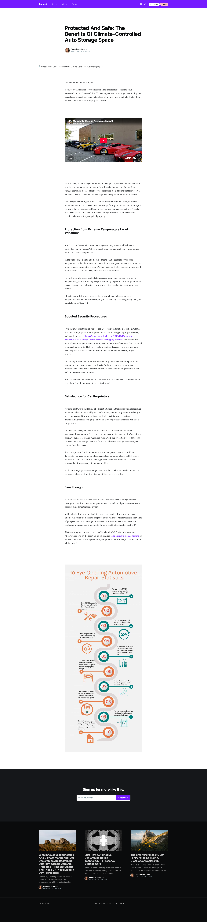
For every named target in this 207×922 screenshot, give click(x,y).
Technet (43, 4)
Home (54, 4)
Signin (164, 4)
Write (74, 4)
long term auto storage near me (125, 535)
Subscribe (154, 4)
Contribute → (119, 903)
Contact (109, 903)
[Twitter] (144, 4)
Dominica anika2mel (79, 49)
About (64, 4)
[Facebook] (141, 4)
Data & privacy (100, 903)
